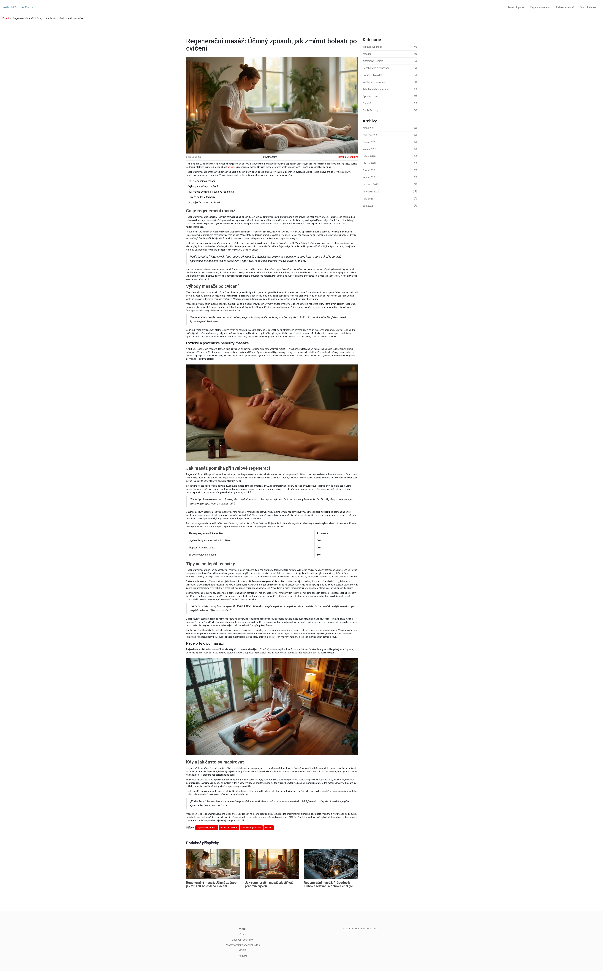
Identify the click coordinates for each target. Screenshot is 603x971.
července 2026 (390, 135)
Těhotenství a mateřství (390, 89)
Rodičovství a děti (390, 75)
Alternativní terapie (390, 60)
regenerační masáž (206, 827)
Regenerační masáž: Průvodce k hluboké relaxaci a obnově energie (328, 884)
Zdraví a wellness (390, 46)
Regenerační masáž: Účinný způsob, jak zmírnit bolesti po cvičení (211, 884)
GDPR (242, 950)
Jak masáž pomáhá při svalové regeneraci (211, 191)
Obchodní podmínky (242, 939)
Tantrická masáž (589, 7)
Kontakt (243, 955)
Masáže (390, 53)
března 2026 (390, 163)
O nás (242, 934)
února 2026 (390, 170)
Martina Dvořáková (348, 156)
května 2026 (390, 149)
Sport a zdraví (390, 96)
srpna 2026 (390, 128)
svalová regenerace (251, 827)
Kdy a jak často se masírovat (204, 202)
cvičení (268, 827)
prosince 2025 (390, 184)
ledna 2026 (390, 177)
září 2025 (390, 205)
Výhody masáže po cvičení (203, 186)
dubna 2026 (390, 156)
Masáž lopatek (516, 7)
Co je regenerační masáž (201, 181)
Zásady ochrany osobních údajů (242, 945)
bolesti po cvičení (228, 827)
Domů (5, 18)
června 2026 (390, 142)
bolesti (231, 167)
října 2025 (390, 198)
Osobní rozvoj (390, 110)
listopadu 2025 (390, 191)
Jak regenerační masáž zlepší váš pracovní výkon (269, 884)
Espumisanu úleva (540, 7)
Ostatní (390, 103)
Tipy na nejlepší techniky (201, 197)
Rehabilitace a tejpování (390, 68)
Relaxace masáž (565, 7)
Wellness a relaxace (390, 82)
